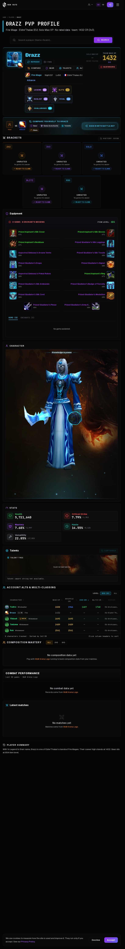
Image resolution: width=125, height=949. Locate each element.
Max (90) (105, 593)
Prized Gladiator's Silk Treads (91, 253)
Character (16, 600)
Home (4, 17)
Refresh (35, 62)
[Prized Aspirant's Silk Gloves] (110, 233)
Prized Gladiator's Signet (93, 263)
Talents (67, 68)
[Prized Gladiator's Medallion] (110, 296)
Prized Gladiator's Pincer (45, 305)
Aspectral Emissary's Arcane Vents (34, 253)
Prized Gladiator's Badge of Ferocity (88, 284)
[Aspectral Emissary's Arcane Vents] (13, 254)
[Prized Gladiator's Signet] (110, 264)
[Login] (110, 4)
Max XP (56, 600)
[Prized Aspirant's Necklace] (13, 243)
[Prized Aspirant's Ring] (110, 275)
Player (11, 17)
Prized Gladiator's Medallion (91, 294)
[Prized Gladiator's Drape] (13, 264)
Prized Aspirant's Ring (94, 273)
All (115, 593)
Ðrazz (32, 55)
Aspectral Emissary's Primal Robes (34, 273)
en (98, 5)
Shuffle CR (69, 600)
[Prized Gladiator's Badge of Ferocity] (110, 285)
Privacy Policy (28, 941)
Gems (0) (13, 317)
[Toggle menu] (118, 5)
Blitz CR (96, 600)
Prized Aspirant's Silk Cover (31, 232)
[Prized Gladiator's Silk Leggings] (110, 243)
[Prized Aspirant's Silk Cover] (13, 233)
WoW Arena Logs (42, 659)
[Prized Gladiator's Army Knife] (96, 306)
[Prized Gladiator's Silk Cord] (13, 296)
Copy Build (110, 551)
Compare (36, 68)
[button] (62, 607)
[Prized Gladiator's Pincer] (28, 306)
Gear (51, 68)
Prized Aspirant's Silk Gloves (91, 232)
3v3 (63, 642)
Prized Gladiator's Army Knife (77, 305)
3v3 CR (83, 600)
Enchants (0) (27, 317)
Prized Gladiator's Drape (30, 263)
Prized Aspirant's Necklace (31, 242)
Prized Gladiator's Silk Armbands (33, 284)
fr (103, 5)
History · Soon (111, 138)
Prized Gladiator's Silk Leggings (90, 242)
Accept (111, 940)
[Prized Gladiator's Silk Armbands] (13, 285)
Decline (96, 940)
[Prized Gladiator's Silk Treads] (110, 254)
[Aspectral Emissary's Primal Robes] (13, 275)
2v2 (56, 642)
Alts (82, 68)
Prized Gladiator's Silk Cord (31, 294)
